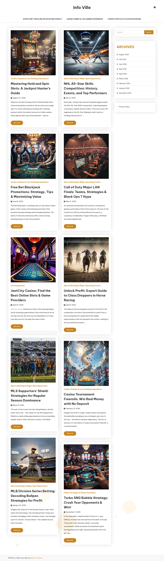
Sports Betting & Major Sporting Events (42, 19)
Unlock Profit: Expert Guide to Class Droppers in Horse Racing (85, 295)
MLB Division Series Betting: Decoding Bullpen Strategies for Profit (33, 495)
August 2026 (124, 55)
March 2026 (123, 79)
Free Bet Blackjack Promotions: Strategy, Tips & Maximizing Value (32, 192)
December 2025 (125, 93)
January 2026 (124, 88)
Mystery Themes (36, 558)
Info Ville (82, 7)
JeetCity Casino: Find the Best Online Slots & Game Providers (31, 295)
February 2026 (124, 83)
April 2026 (123, 74)
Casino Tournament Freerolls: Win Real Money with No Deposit (84, 399)
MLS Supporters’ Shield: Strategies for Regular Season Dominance (30, 395)
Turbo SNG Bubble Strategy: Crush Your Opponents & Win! (86, 502)
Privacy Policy (124, 107)
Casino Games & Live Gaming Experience (85, 19)
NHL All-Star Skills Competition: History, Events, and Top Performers (85, 88)
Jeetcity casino (17, 309)
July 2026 (122, 59)
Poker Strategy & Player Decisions (124, 19)
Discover (17, 123)
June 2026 (123, 64)
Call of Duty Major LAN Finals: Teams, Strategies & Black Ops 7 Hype (85, 192)
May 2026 (123, 69)
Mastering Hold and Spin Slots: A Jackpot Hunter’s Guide (30, 88)
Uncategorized (18, 285)
